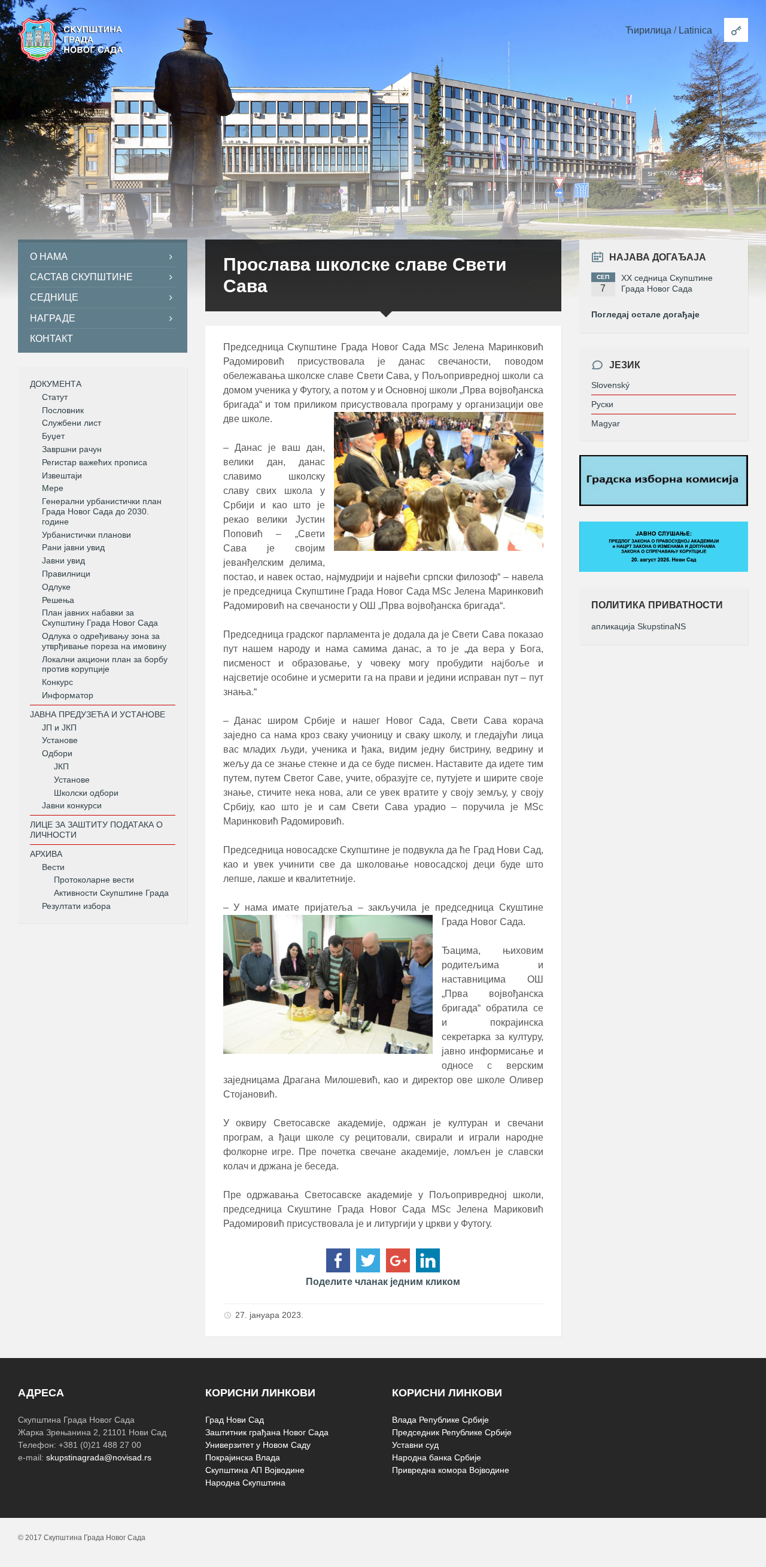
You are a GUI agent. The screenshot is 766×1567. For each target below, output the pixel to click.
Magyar (605, 423)
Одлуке (56, 587)
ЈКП (61, 766)
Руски (602, 404)
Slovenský (610, 385)
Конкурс (57, 682)
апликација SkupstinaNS (638, 626)
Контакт (51, 339)
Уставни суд (415, 1445)
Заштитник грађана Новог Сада (267, 1432)
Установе (60, 740)
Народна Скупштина (245, 1482)
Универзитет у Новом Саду (258, 1445)
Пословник (63, 410)
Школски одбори (86, 793)
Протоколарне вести (94, 879)
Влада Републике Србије (440, 1419)
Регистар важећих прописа (94, 462)
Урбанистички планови (86, 534)
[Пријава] (736, 30)
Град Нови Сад (234, 1419)
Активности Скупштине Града (111, 893)
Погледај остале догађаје (645, 314)
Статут (55, 397)
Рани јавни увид (73, 547)
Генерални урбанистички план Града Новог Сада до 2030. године (102, 511)
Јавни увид (63, 560)
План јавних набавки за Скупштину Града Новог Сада (100, 618)
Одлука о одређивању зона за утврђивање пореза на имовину (104, 641)
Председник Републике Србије (452, 1432)
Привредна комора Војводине (450, 1470)
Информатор (67, 695)
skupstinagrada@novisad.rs (98, 1457)
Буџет (53, 436)
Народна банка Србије (436, 1457)
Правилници (66, 573)
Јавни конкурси (72, 805)
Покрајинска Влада (242, 1457)
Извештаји (62, 475)
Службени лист (71, 423)
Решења (58, 600)
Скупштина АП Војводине (255, 1470)
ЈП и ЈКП (59, 727)
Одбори (57, 753)
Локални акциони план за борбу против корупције (105, 664)
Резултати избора (76, 906)
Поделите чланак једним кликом (383, 1282)
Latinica (695, 30)
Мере (52, 488)
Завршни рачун (72, 449)
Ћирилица (648, 30)
